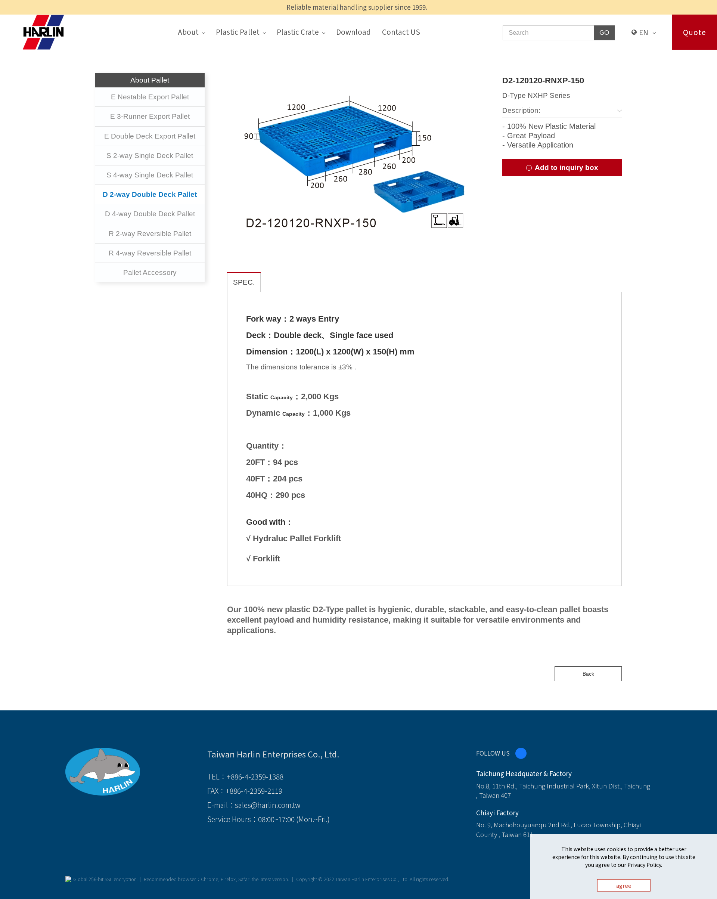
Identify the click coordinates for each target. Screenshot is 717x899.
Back (588, 674)
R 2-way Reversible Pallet (150, 234)
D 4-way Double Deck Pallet (150, 214)
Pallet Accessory (150, 272)
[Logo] (43, 31)
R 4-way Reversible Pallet (150, 253)
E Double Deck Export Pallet (149, 136)
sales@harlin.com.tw (268, 805)
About (188, 32)
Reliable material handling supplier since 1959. (356, 7)
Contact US (401, 32)
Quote (694, 32)
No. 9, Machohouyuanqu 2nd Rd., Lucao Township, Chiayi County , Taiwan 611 (558, 829)
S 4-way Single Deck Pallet (149, 175)
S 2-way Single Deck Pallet (149, 155)
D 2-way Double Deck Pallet (150, 194)
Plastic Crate (298, 32)
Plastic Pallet (238, 32)
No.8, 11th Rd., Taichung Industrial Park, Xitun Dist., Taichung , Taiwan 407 (563, 790)
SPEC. (244, 282)
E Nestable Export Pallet (150, 97)
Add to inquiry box (565, 167)
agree (623, 885)
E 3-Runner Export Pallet (150, 116)
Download (353, 32)
